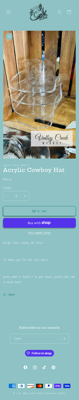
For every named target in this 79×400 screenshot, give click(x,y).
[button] (8, 12)
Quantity (7, 188)
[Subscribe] (64, 339)
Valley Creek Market (33, 393)
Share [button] (11, 294)
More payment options (39, 233)
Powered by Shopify (55, 393)
